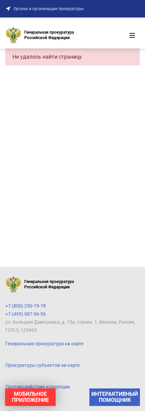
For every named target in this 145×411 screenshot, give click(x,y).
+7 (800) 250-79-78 (25, 306)
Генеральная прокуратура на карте (44, 343)
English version (21, 400)
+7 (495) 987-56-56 (25, 314)
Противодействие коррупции (37, 386)
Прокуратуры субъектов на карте (42, 365)
